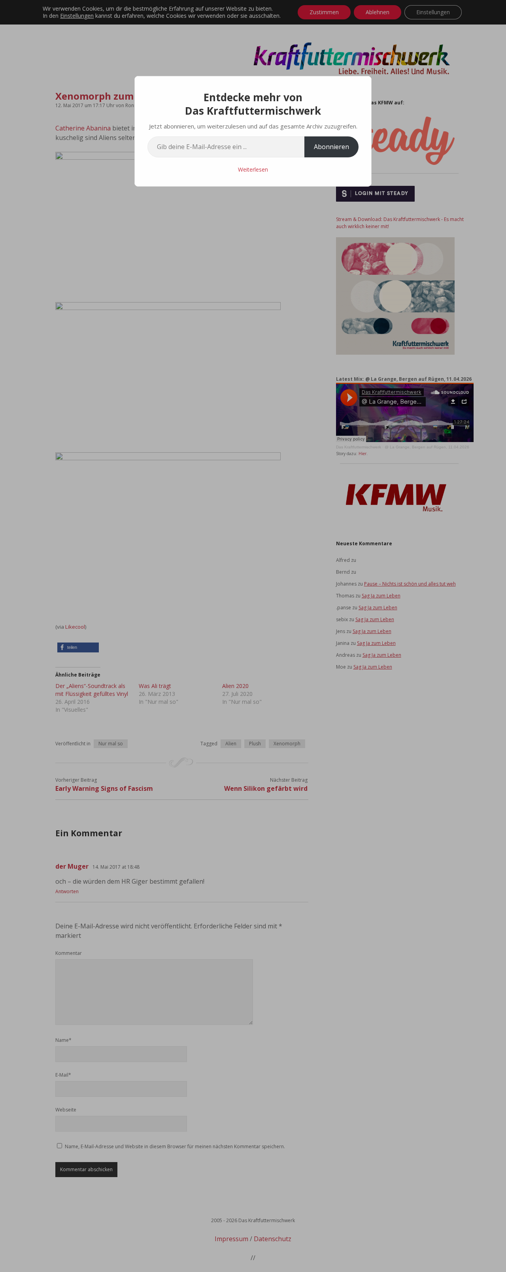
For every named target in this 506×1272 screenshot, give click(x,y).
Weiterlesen (253, 169)
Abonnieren (331, 146)
